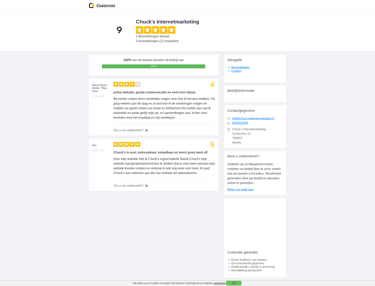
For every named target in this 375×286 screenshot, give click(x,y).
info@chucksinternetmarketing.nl (253, 118)
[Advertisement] (255, 222)
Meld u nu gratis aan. (240, 189)
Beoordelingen (240, 67)
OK (233, 283)
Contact (236, 70)
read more (219, 283)
